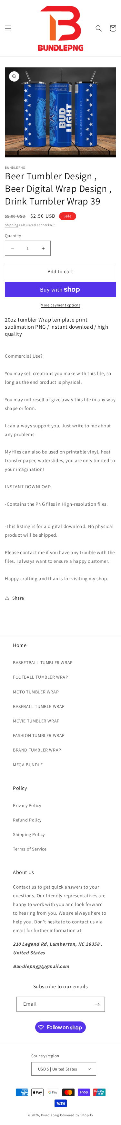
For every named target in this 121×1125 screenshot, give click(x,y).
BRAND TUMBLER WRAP (37, 750)
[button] (8, 28)
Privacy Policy (27, 805)
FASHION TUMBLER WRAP (39, 735)
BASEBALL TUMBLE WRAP (39, 706)
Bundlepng (50, 1115)
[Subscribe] (97, 1004)
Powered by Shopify (76, 1115)
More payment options (60, 305)
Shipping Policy (29, 834)
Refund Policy (27, 820)
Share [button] (18, 598)
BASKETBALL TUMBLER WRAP (43, 662)
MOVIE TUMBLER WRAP (36, 721)
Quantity (13, 235)
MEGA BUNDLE (28, 765)
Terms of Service (30, 849)
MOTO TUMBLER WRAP (36, 692)
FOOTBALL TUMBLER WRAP (40, 677)
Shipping (11, 225)
